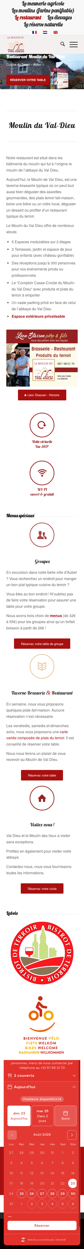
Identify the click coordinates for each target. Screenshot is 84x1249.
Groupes (42, 561)
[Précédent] (4, 71)
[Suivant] (80, 71)
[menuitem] (43, 3)
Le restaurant (28, 17)
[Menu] (71, 44)
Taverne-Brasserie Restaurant (42, 693)
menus (56, 615)
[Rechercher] (60, 44)
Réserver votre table (28, 80)
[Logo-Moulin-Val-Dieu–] (34, 44)
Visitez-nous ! (42, 824)
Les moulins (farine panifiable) (43, 10)
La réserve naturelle (43, 24)
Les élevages (59, 17)
